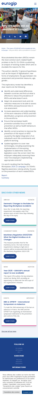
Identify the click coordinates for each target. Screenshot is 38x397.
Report (4, 175)
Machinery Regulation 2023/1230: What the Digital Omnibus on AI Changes (18, 237)
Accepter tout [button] (27, 392)
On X (19, 352)
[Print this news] (25, 36)
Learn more (10, 220)
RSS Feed (19, 359)
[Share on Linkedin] (15, 36)
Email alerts (19, 363)
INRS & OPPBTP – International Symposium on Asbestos (16, 303)
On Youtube (19, 350)
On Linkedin (19, 348)
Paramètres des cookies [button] (12, 392)
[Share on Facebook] (4, 36)
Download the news (27, 288)
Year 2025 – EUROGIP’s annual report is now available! (16, 271)
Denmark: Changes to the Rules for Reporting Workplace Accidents (19, 204)
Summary (5, 178)
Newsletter (19, 361)
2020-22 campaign (18, 166)
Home (3, 48)
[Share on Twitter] (9, 36)
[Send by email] (20, 36)
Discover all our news (9, 331)
